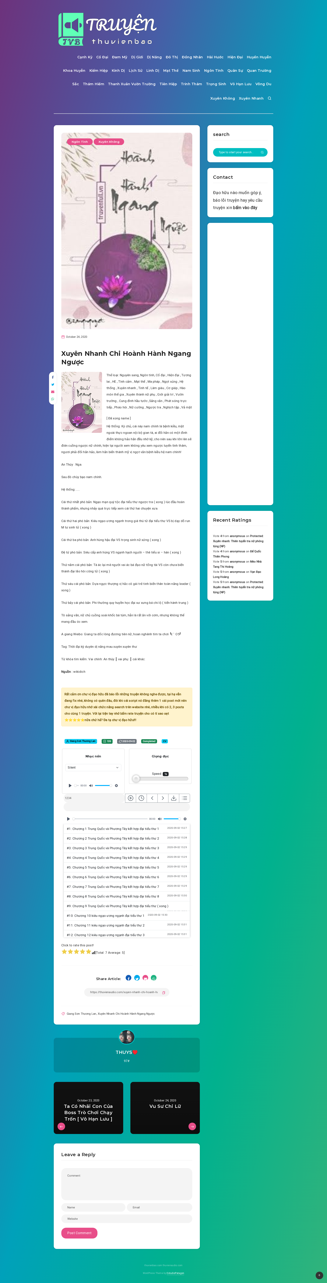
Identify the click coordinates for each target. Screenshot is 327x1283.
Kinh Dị (118, 71)
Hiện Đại (235, 57)
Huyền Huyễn (259, 57)
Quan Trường (259, 71)
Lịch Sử (135, 71)
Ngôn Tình (214, 71)
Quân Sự (235, 71)
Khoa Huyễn (74, 71)
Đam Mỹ (119, 57)
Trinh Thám (191, 84)
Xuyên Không (222, 98)
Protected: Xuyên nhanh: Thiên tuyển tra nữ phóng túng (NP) (238, 541)
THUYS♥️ (127, 1052)
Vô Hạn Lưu (240, 84)
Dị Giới (137, 57)
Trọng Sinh (216, 84)
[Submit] (262, 153)
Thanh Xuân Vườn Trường (132, 84)
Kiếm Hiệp (98, 71)
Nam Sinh (191, 71)
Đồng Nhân (192, 57)
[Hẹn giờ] (141, 798)
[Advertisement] (240, 363)
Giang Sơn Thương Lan (81, 1013)
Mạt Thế (171, 71)
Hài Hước (215, 57)
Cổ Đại (102, 57)
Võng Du (263, 84)
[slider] (76, 785)
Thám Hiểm (93, 84)
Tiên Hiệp (168, 84)
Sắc (75, 84)
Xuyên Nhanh (251, 98)
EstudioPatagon (175, 1273)
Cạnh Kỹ (85, 57)
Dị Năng (154, 57)
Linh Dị (152, 71)
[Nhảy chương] (130, 798)
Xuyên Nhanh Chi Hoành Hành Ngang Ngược (126, 1013)
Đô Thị (172, 57)
